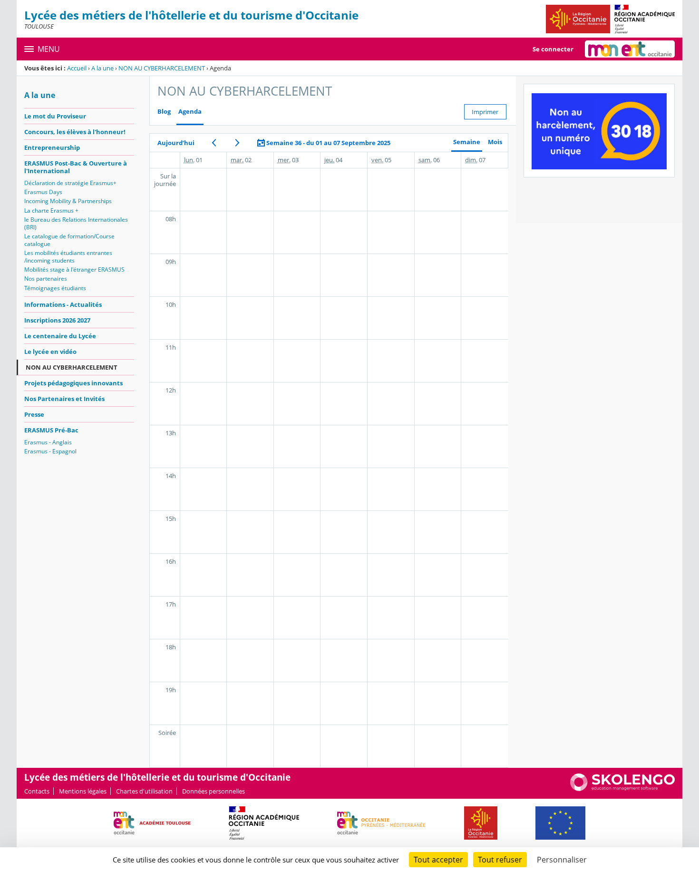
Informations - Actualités (63, 304)
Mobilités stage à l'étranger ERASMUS (74, 269)
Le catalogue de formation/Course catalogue (69, 240)
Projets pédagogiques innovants (73, 383)
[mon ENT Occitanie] (630, 49)
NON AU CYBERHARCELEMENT (161, 68)
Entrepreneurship (52, 147)
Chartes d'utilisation (144, 791)
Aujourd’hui (175, 142)
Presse (34, 414)
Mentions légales (83, 791)
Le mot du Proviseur (55, 116)
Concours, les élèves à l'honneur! (75, 131)
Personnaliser (562, 859)
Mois (495, 142)
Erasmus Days (43, 192)
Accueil (77, 68)
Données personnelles (213, 791)
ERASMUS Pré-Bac (51, 430)
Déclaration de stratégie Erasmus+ (70, 183)
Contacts (36, 791)
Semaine (466, 142)
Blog (164, 112)
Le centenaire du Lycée (60, 336)
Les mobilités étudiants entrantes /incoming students (68, 257)
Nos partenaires (45, 278)
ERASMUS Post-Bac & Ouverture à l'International (75, 167)
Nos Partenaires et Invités (64, 398)
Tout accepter (438, 859)
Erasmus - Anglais (48, 442)
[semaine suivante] (237, 142)
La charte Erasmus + (51, 210)
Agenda (190, 112)
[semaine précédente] (214, 142)
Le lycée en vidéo (50, 351)
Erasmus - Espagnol (50, 451)
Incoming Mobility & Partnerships (68, 201)
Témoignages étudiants (55, 288)
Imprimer (485, 112)
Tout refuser (500, 859)
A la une (102, 68)
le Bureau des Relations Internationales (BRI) (76, 223)
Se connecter (553, 49)
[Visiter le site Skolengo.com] (622, 788)
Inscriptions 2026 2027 (57, 320)
